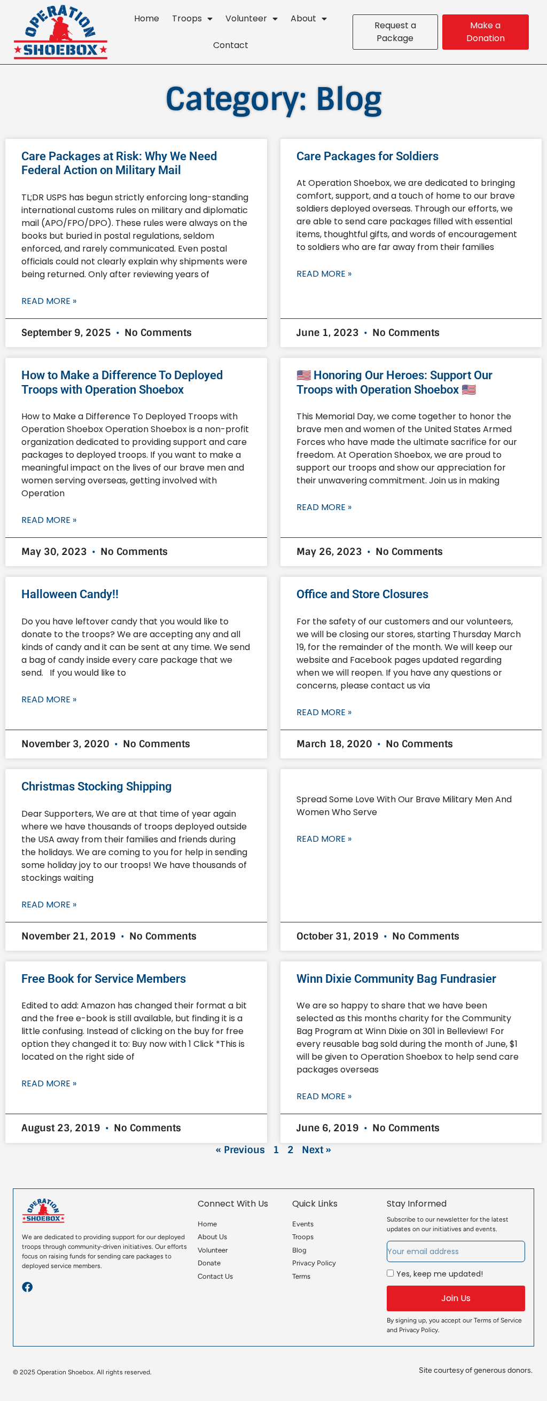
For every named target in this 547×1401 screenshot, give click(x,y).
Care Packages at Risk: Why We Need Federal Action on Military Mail (119, 163)
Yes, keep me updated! (439, 1274)
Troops (187, 18)
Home (146, 18)
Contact (230, 45)
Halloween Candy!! (70, 594)
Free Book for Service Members (103, 978)
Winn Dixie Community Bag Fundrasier (396, 978)
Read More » (48, 301)
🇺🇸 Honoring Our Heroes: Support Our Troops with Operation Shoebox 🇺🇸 (394, 382)
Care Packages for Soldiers (367, 156)
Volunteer (246, 18)
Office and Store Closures (362, 594)
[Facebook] (27, 1287)
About (303, 18)
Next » (316, 1150)
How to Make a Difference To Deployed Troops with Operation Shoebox (122, 382)
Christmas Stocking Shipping (96, 786)
